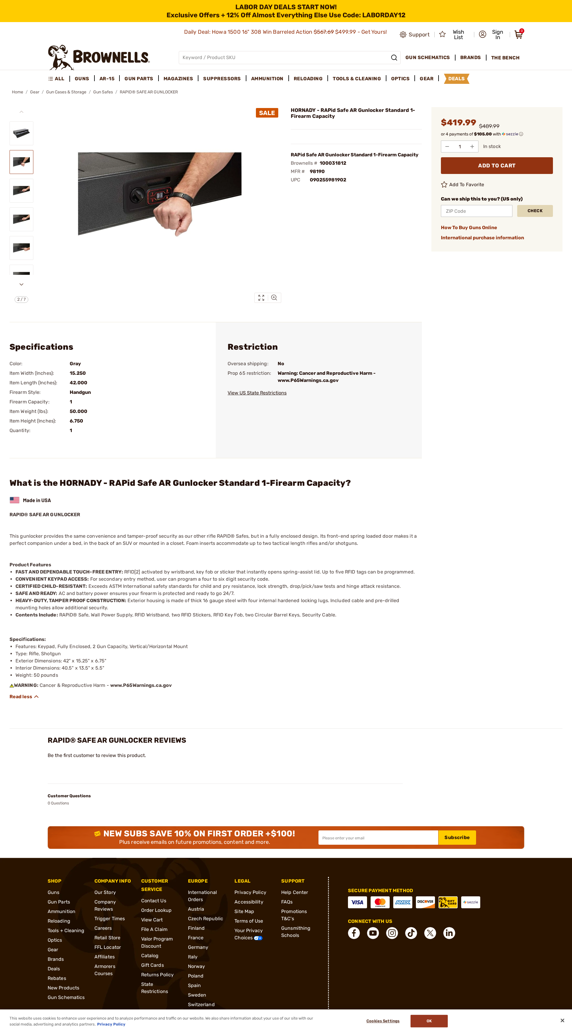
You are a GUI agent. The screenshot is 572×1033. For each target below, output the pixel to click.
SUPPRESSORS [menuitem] (222, 78)
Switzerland (201, 1004)
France (196, 938)
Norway (196, 966)
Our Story (105, 892)
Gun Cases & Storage (66, 92)
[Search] (394, 57)
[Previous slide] (21, 112)
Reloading (59, 921)
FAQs (287, 902)
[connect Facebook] (354, 933)
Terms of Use (248, 921)
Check (535, 210)
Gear (34, 92)
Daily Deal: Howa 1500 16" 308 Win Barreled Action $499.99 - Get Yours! (286, 32)
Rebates (57, 978)
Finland (196, 928)
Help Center (294, 892)
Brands (56, 959)
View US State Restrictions (257, 393)
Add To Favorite (466, 184)
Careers (103, 928)
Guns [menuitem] (82, 78)
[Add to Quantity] (472, 146)
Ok (429, 1021)
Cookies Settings (383, 1021)
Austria (196, 909)
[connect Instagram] (392, 933)
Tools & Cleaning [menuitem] (357, 78)
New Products (63, 988)
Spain (194, 985)
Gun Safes (103, 92)
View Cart (152, 920)
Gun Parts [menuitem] (139, 78)
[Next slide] (21, 284)
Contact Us (153, 901)
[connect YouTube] (373, 933)
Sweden (197, 995)
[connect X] (430, 933)
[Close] (562, 1020)
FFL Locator (107, 947)
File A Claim (154, 929)
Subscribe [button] (457, 837)
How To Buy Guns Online (469, 227)
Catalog (150, 955)
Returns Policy (157, 975)
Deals (54, 969)
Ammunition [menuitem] (267, 78)
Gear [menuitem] (426, 78)
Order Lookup (156, 910)
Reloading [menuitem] (308, 78)
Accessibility (248, 902)
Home (17, 92)
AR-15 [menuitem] (107, 78)
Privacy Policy (250, 892)
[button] (492, 34)
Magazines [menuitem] (178, 78)
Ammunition (61, 911)
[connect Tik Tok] (411, 933)
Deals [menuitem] (456, 78)
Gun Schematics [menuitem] (427, 57)
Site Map (244, 911)
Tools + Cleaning (66, 930)
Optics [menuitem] (400, 78)
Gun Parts (59, 902)
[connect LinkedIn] (449, 933)
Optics (55, 940)
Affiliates (104, 957)
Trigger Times (109, 918)
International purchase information (482, 237)
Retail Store (107, 938)
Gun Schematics (66, 997)
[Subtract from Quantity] (447, 146)
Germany (198, 947)
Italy (193, 957)
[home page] (99, 57)
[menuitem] (59, 78)
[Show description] (24, 697)
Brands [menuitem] (470, 57)
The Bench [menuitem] (505, 58)
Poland (196, 976)
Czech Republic (205, 918)
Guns (53, 892)
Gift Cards (152, 965)
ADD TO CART (497, 165)
